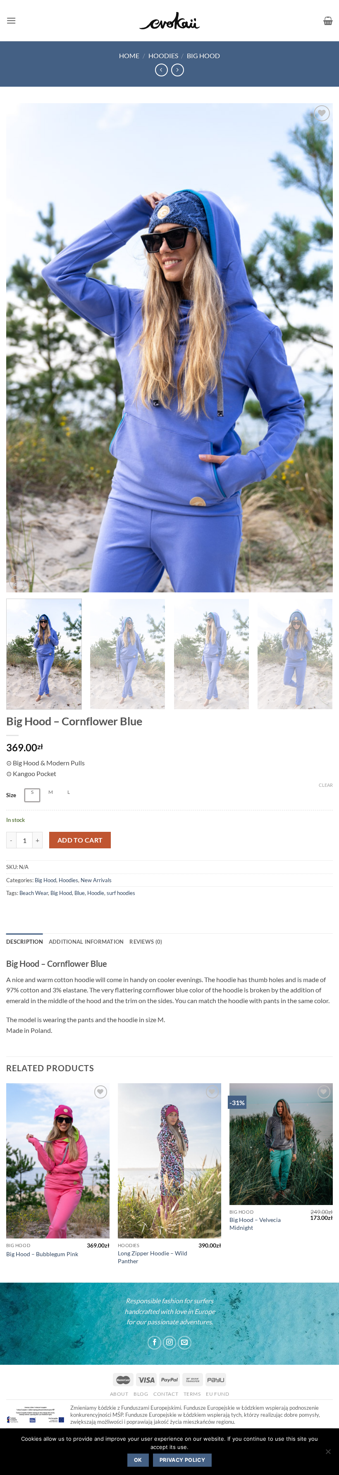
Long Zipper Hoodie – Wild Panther (152, 1257)
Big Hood (203, 55)
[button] (11, 20)
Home (129, 55)
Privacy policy (182, 1460)
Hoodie (95, 893)
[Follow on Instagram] (170, 1343)
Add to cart (80, 840)
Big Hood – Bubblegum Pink (42, 1253)
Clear (326, 785)
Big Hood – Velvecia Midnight (255, 1223)
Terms (192, 1394)
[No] (328, 1454)
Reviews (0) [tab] (145, 941)
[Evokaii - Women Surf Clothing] (169, 21)
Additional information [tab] (86, 941)
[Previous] (23, 348)
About (119, 1394)
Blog (141, 1394)
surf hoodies (121, 893)
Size (11, 795)
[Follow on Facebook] (154, 1343)
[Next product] (161, 70)
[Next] (315, 348)
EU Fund (217, 1394)
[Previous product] (177, 70)
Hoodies (163, 55)
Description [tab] (24, 941)
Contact (165, 1394)
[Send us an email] (184, 1343)
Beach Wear (33, 893)
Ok (138, 1460)
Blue (79, 893)
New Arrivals (96, 880)
